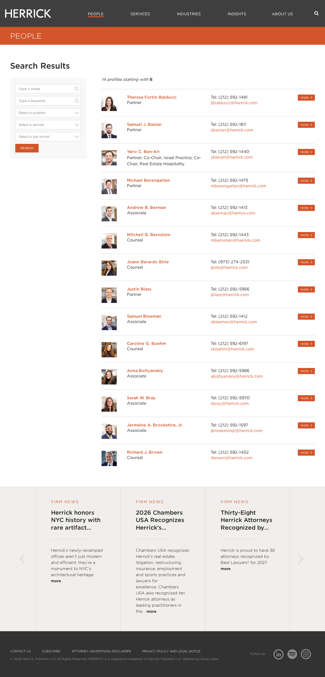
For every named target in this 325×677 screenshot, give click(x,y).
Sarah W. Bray (141, 397)
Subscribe (51, 651)
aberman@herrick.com (233, 213)
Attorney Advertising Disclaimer (101, 651)
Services (140, 14)
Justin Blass (139, 289)
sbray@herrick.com (230, 403)
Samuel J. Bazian (144, 124)
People (96, 14)
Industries (189, 14)
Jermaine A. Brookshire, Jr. (155, 425)
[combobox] (48, 88)
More (305, 97)
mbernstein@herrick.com (235, 240)
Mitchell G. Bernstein (148, 234)
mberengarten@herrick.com (238, 185)
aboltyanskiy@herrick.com (237, 376)
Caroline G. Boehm (146, 343)
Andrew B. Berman (146, 207)
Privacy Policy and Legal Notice (171, 651)
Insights (237, 14)
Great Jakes (210, 659)
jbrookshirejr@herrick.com (237, 430)
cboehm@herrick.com (232, 349)
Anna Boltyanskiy (145, 370)
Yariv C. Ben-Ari (143, 151)
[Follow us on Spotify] (294, 657)
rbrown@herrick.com (231, 457)
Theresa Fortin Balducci (151, 97)
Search (27, 148)
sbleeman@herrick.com (234, 321)
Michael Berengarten (148, 180)
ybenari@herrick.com (232, 157)
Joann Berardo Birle (148, 261)
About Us (282, 14)
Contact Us (20, 651)
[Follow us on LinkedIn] (280, 655)
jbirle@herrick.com (229, 267)
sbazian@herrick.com (232, 130)
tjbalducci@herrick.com (234, 102)
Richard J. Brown (144, 452)
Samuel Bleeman (144, 316)
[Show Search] (316, 13)
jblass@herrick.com (230, 294)
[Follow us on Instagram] (308, 654)
